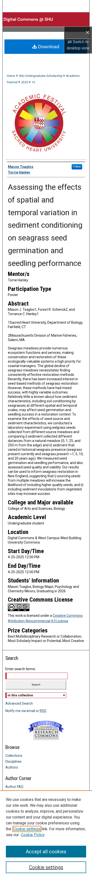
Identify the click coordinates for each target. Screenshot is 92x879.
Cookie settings (26, 829)
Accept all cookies (46, 852)
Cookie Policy (33, 834)
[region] (46, 834)
